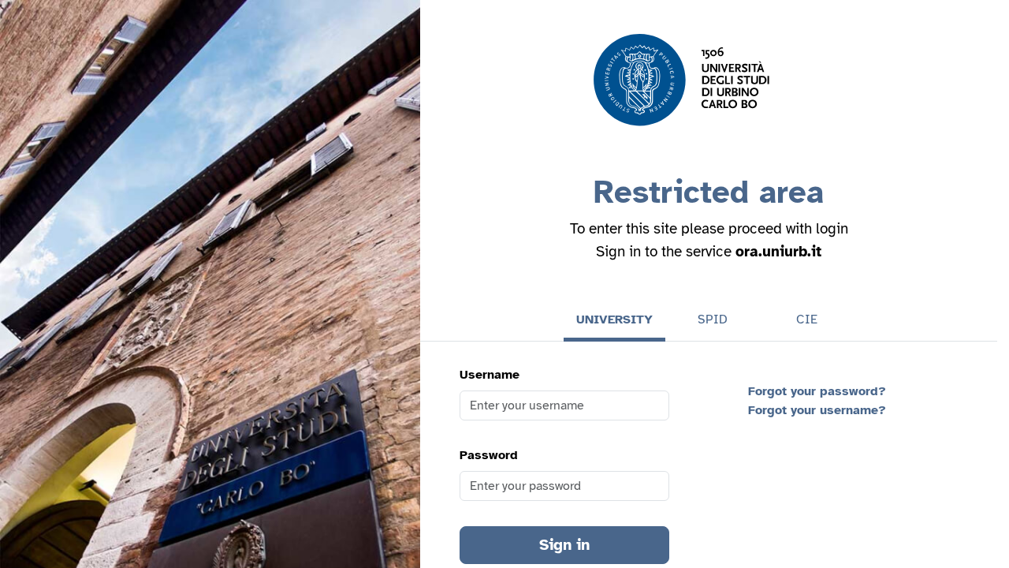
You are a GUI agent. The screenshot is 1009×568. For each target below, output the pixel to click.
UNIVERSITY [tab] (614, 319)
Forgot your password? (817, 391)
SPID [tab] (713, 319)
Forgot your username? (817, 410)
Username (489, 375)
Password (489, 455)
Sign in (564, 545)
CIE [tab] (806, 319)
